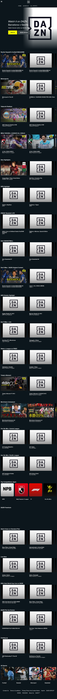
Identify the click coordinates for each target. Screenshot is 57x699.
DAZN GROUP (50, 690)
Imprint (43, 690)
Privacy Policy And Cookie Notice (31, 690)
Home (19, 5)
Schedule (26, 5)
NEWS (19, 693)
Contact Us (6, 690)
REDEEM (25, 693)
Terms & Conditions (15, 690)
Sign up (13, 32)
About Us (31, 693)
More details (24, 32)
